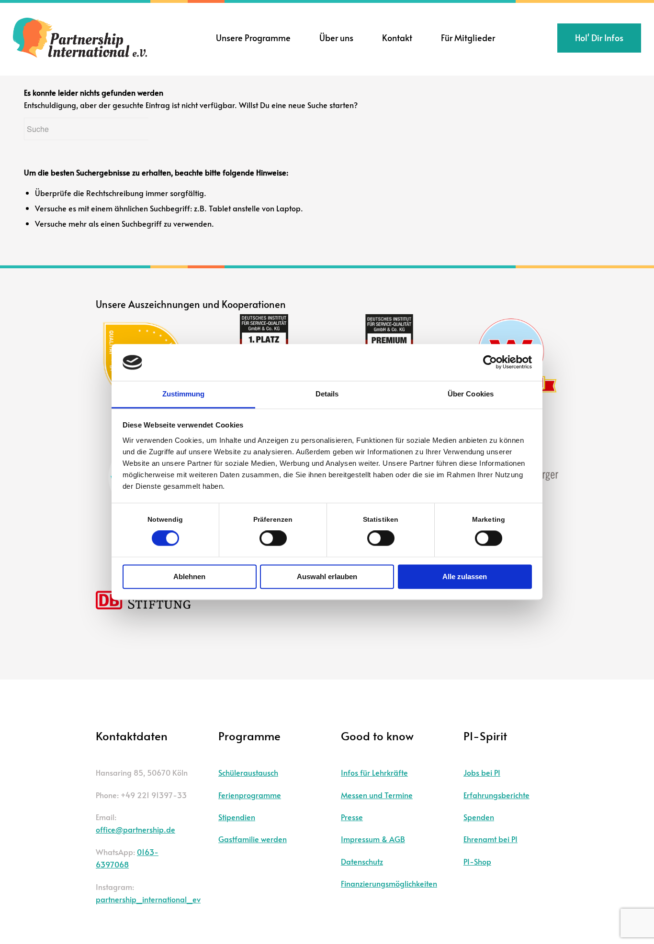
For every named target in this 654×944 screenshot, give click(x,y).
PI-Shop (477, 861)
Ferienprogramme (249, 795)
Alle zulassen (464, 576)
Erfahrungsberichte (496, 795)
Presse (352, 817)
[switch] (273, 538)
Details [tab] (327, 394)
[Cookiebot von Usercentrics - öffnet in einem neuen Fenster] (490, 362)
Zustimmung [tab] (183, 394)
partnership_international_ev (148, 899)
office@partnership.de (135, 829)
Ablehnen (189, 576)
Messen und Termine (377, 795)
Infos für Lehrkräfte (374, 772)
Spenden (478, 817)
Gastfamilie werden (252, 839)
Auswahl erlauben (327, 576)
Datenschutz (362, 861)
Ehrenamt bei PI (490, 839)
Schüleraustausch (248, 772)
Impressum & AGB (373, 839)
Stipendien (236, 817)
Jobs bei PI (481, 772)
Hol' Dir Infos (599, 38)
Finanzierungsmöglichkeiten (389, 883)
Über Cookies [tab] (471, 394)
